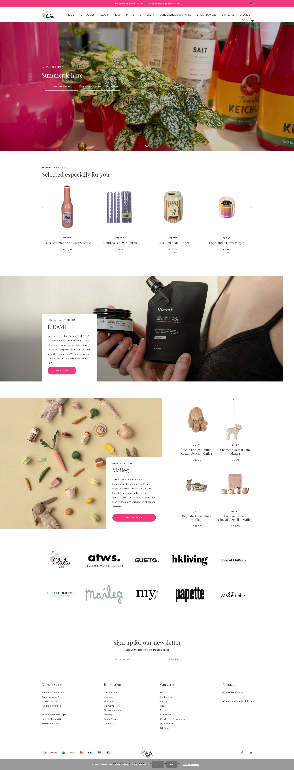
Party (130, 14)
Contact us (109, 723)
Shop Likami (62, 370)
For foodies (87, 14)
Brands (245, 14)
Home (70, 14)
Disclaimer (109, 697)
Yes (158, 764)
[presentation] (42, 207)
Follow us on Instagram (103, 86)
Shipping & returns (113, 710)
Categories (167, 684)
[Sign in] (236, 19)
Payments (109, 705)
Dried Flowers (206, 14)
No (171, 764)
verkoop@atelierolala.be (239, 701)
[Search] (243, 19)
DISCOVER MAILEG (134, 517)
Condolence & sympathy (175, 14)
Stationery (147, 14)
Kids (118, 14)
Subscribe (173, 659)
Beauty (105, 14)
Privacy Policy (111, 701)
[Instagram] (251, 752)
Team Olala (110, 719)
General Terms (111, 692)
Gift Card (228, 14)
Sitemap (108, 714)
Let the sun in (61, 86)
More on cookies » (191, 764)
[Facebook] (242, 752)
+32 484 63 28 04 (234, 692)
